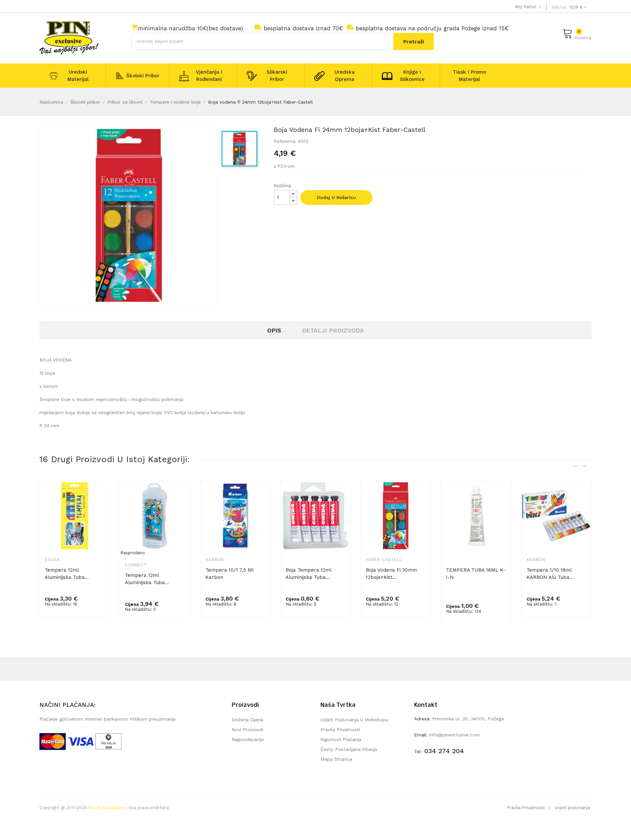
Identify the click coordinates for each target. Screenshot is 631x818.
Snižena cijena (247, 719)
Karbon (214, 559)
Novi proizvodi (247, 729)
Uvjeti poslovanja (572, 807)
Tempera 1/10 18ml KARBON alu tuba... (549, 573)
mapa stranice (336, 759)
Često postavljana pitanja (348, 749)
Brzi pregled (100, 497)
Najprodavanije (248, 739)
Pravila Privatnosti (526, 807)
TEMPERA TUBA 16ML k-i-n (475, 573)
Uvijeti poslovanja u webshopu (354, 719)
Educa (52, 559)
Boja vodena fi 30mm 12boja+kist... (391, 573)
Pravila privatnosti (340, 729)
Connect (136, 564)
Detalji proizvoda (333, 330)
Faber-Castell (384, 559)
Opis (274, 330)
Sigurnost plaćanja (340, 739)
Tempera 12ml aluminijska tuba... (67, 573)
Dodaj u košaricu (336, 197)
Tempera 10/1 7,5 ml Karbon (229, 573)
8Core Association (107, 807)
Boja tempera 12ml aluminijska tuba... (308, 573)
